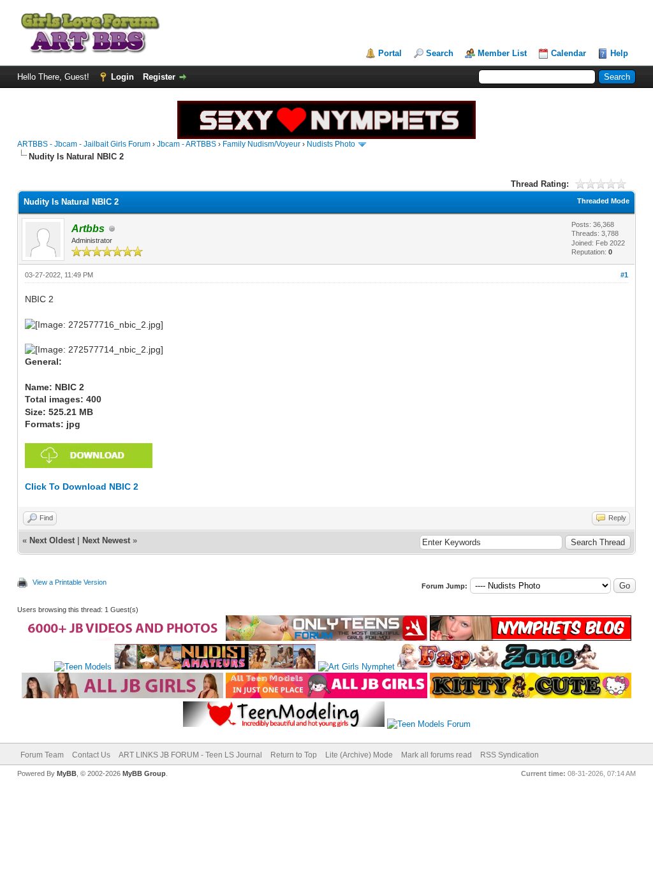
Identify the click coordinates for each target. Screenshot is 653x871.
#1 (624, 275)
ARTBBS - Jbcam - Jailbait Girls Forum (83, 144)
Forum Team (42, 754)
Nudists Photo (331, 144)
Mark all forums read (436, 754)
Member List (502, 53)
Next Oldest (52, 540)
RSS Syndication (509, 754)
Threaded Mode (603, 201)
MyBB (67, 773)
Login (122, 77)
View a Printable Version (69, 582)
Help (619, 53)
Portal (390, 53)
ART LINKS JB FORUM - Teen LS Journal (190, 754)
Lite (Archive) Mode (359, 754)
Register (159, 77)
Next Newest (106, 540)
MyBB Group (144, 773)
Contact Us (91, 754)
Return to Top (293, 754)
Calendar (568, 53)
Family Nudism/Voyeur (261, 144)
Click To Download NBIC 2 (81, 486)
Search (439, 53)
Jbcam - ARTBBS (186, 144)
